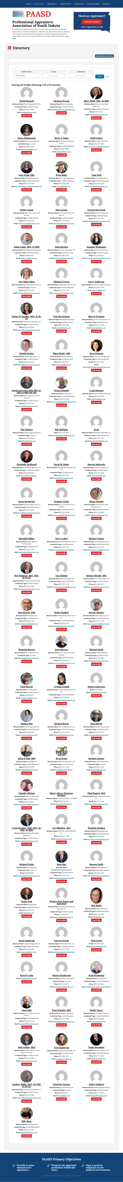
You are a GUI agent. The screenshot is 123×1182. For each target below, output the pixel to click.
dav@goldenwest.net (28, 112)
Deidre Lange (26, 209)
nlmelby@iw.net (99, 917)
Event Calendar (93, 4)
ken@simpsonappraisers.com (28, 589)
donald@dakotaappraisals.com (29, 365)
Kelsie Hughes (61, 612)
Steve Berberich (26, 501)
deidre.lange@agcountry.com (28, 223)
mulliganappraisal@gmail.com (64, 435)
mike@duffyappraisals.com (98, 661)
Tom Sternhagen (61, 316)
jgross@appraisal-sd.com (64, 770)
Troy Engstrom (61, 1047)
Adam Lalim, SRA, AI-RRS (26, 247)
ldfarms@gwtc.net (98, 290)
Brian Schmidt (61, 390)
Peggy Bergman (96, 1047)
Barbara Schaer (96, 758)
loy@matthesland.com (64, 839)
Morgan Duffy (96, 864)
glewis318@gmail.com (98, 946)
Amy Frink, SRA (27, 175)
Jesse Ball (27, 1010)
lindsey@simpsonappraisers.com (29, 1098)
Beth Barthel (61, 247)
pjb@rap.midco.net (99, 1059)
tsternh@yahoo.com (63, 328)
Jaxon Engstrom (27, 940)
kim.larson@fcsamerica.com (64, 223)
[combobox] (53, 75)
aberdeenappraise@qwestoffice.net (29, 186)
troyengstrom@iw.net (64, 1059)
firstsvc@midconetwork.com (98, 587)
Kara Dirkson (96, 353)
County (53, 72)
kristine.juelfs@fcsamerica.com (63, 515)
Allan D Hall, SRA (26, 758)
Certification (81, 72)
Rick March (96, 723)
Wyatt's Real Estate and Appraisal (61, 902)
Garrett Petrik (61, 940)
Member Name (27, 72)
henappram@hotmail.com (63, 987)
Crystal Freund (61, 686)
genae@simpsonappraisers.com (28, 330)
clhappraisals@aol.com (29, 698)
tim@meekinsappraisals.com (28, 805)
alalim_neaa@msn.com (29, 258)
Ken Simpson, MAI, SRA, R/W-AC (26, 576)
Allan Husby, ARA (61, 353)
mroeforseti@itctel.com (28, 735)
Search (100, 76)
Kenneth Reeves (26, 649)
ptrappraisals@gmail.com (29, 624)
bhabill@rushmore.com (28, 1133)
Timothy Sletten (26, 793)
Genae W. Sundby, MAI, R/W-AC (27, 317)
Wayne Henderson (61, 975)
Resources (79, 4)
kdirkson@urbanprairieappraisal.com (96, 367)
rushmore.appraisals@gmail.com (64, 587)
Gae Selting (61, 575)
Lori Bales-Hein (27, 281)
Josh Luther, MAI (26, 1047)
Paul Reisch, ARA (26, 612)
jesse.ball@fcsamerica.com (29, 1024)
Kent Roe (61, 864)
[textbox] (53, 75)
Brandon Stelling (96, 828)
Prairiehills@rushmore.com (64, 735)
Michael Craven (61, 281)
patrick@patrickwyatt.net (63, 917)
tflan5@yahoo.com (29, 441)
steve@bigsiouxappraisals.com (29, 513)
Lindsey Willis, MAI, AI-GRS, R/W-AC (26, 1085)
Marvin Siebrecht (96, 464)
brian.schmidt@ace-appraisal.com (63, 402)
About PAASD (65, 4)
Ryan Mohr (61, 175)
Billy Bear (27, 1121)
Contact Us (106, 4)
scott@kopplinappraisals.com (63, 1022)
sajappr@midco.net (64, 152)
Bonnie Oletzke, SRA (96, 575)
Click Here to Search (91, 22)
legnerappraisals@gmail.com (98, 147)
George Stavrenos (96, 209)
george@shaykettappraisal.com (98, 221)
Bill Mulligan (61, 429)
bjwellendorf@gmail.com (98, 441)
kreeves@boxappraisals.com (29, 658)
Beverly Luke (26, 975)
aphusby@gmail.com (63, 365)
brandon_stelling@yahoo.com (98, 839)
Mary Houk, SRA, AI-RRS (96, 101)
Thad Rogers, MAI (96, 793)
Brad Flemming (96, 975)
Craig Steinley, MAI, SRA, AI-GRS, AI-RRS (26, 829)
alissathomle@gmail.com (99, 515)
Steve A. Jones (61, 138)
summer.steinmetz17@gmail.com (98, 258)
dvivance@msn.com (98, 1022)
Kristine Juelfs (61, 501)
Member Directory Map (104, 56)
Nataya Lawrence (96, 686)
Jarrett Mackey (96, 612)
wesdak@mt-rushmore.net (63, 478)
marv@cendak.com (99, 476)
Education (52, 4)
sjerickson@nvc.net (99, 328)
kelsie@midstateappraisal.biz (63, 626)
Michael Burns (61, 723)
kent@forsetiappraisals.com (61, 870)
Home (28, 4)
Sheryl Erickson (96, 316)
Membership (38, 4)
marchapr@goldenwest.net (98, 735)
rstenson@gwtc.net (99, 399)
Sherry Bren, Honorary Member (61, 794)
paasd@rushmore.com (29, 978)
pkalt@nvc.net (29, 913)
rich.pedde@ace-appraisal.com (29, 876)
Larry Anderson (96, 281)
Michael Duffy (96, 649)
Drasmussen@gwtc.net (29, 149)
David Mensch (27, 101)
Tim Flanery (26, 429)
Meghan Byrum (61, 101)
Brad (96, 429)
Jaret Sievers (61, 649)
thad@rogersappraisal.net (98, 804)
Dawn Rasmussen (27, 138)
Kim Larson (61, 209)
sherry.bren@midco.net (63, 804)
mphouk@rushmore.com (99, 115)
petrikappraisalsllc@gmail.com (63, 952)
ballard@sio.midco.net (98, 1096)
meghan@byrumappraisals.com (63, 110)
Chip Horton (26, 686)
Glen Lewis (96, 940)
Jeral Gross (61, 758)
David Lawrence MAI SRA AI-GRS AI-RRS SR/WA (27, 391)
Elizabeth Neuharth (27, 464)
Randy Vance (96, 1010)
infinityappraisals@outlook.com (63, 700)
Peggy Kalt (26, 901)
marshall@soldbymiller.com (29, 552)
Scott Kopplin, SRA (61, 1010)
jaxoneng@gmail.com (29, 952)
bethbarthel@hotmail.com (63, 258)
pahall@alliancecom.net (29, 770)
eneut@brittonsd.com (29, 476)
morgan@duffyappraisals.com (98, 876)
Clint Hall (96, 175)
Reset (107, 76)
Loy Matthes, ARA (61, 828)
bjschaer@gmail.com (98, 770)
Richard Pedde (26, 864)
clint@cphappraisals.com (98, 186)
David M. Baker (61, 464)
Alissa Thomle (96, 501)
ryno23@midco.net (64, 186)
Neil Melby (96, 905)
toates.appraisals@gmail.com (98, 550)
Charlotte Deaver (61, 1084)
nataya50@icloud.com (99, 692)
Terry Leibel (61, 538)
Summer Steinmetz (96, 247)
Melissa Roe (27, 723)
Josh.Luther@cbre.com (29, 1061)
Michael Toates (96, 538)
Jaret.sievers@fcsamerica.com (64, 663)
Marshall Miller (27, 538)
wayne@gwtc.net (63, 1096)
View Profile (26, 116)
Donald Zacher (26, 353)
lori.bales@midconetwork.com (29, 293)
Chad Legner (96, 138)
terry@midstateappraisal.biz (63, 550)
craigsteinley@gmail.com (29, 841)
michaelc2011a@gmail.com (64, 293)
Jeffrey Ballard (96, 1084)
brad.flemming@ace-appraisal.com (98, 987)
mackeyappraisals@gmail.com (99, 624)
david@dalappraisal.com (29, 406)
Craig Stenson (96, 390)
